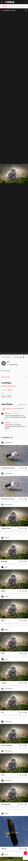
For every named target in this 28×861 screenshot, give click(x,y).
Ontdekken (4, 6)
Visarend (4, 849)
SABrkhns (5, 596)
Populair (22, 6)
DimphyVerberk (8, 780)
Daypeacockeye (6, 528)
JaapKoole (6, 537)
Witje (2, 620)
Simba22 (6, 813)
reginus (6, 567)
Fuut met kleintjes (6, 745)
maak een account (11, 408)
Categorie (6, 390)
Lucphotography (8, 688)
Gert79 (6, 659)
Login (3, 408)
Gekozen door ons (14, 6)
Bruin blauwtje (5, 804)
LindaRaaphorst (8, 721)
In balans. (4, 683)
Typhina (7, 422)
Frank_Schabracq (8, 504)
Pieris (2, 775)
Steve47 (7, 413)
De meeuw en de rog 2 (8, 468)
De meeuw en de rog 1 (8, 499)
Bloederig (4, 561)
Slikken (3, 591)
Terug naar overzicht (9, 10)
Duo (2, 712)
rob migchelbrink (7, 442)
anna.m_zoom (14, 364)
